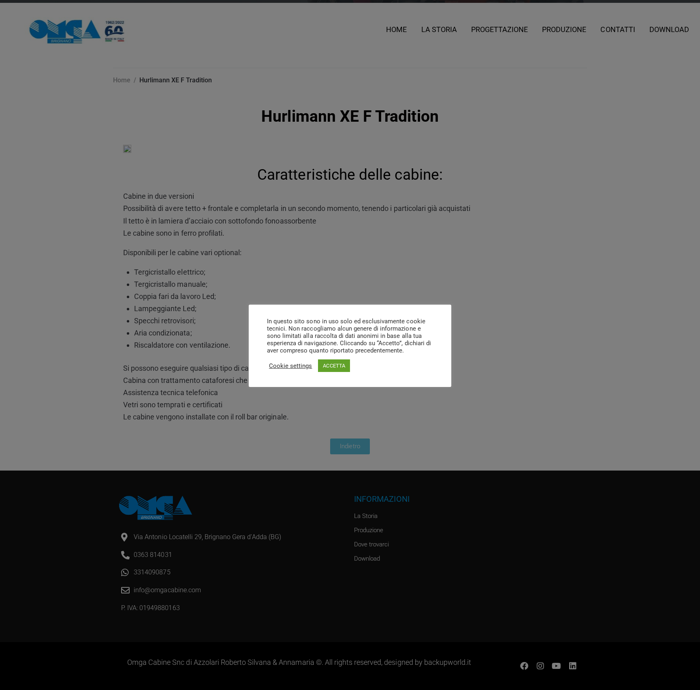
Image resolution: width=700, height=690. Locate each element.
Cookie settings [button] (290, 366)
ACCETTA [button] (334, 366)
